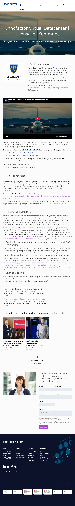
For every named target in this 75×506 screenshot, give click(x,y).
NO (70, 5)
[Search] (63, 5)
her (44, 423)
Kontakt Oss (23, 9)
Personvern (16, 471)
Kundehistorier (31, 5)
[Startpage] (11, 4)
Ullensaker (56, 68)
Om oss (51, 5)
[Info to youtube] (15, 467)
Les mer (5, 350)
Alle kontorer (7, 471)
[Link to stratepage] (4, 467)
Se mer (38, 364)
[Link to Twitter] (8, 467)
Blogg (56, 5)
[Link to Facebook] (12, 467)
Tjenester (22, 5)
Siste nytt (39, 5)
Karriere (46, 5)
